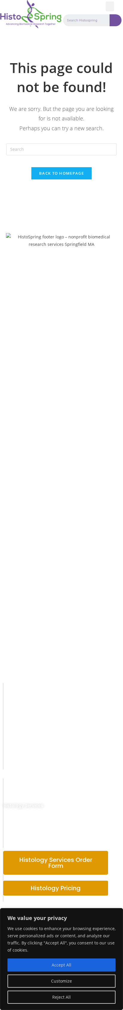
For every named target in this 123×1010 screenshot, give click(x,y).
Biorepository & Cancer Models (37, 819)
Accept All (61, 965)
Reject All (61, 997)
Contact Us (15, 844)
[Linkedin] (20, 762)
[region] (61, 959)
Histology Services (23, 806)
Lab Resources (19, 832)
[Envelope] (7, 762)
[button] (110, 6)
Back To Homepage (61, 173)
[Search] (116, 20)
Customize (61, 981)
